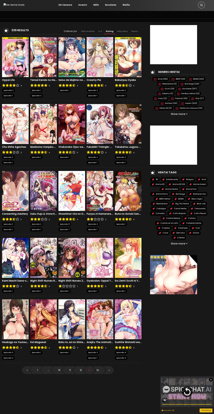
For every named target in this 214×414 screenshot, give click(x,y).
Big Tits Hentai (182, 203)
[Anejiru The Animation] (100, 319)
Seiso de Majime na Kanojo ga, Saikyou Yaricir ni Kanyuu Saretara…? (71, 80)
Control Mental (173, 218)
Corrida (192, 218)
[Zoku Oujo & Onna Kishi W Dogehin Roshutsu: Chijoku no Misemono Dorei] (43, 190)
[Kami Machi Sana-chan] (15, 257)
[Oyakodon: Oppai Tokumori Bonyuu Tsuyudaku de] (100, 257)
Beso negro (196, 198)
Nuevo (134, 31)
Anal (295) (162, 79)
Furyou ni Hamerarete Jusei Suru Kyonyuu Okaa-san (100, 213)
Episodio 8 (65, 224)
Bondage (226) (191, 83)
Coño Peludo (199, 213)
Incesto (82, 4)
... (48, 370)
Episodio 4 (121, 352)
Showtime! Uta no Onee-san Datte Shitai (71, 213)
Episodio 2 (36, 95)
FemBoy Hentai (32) (190, 93)
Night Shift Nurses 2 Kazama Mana (71, 280)
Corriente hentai (193, 223)
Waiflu (126, 4)
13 (89, 370)
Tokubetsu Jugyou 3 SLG (128, 147)
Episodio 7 (65, 229)
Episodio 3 (8, 352)
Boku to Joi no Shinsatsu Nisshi (71, 342)
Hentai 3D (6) (165, 108)
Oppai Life (8, 80)
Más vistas (122, 31)
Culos (165, 232)
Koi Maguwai (38, 342)
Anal (203, 179)
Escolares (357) (189, 88)
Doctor (195, 232)
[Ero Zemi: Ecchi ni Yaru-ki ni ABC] (128, 257)
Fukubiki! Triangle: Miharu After (100, 147)
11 (70, 370)
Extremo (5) (167, 93)
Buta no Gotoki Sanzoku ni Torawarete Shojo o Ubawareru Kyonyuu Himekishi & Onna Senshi (128, 213)
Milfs (96, 4)
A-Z (100, 31)
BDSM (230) (198, 79)
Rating (109, 31)
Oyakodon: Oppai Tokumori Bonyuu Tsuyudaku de (100, 280)
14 (98, 370)
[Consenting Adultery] (15, 190)
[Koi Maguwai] (43, 319)
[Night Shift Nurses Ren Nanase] (43, 257)
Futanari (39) (181, 98)
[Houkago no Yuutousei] (15, 319)
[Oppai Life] (15, 56)
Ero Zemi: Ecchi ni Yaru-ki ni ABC (128, 280)
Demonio (180, 232)
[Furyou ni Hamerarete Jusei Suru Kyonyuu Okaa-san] (100, 190)
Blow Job (201, 203)
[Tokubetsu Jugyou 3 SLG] (128, 123)
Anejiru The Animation (100, 342)
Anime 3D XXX (178, 184)
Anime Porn (191, 189)
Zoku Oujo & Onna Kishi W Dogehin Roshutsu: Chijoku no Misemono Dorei (43, 213)
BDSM (181, 198)
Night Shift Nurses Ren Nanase (43, 280)
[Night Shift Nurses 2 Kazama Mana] (71, 257)
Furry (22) (162, 98)
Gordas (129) (170, 103)
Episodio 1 (8, 95)
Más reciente (88, 31)
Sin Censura (65, 4)
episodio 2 (8, 90)
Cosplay (165, 228)
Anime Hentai (171, 189)
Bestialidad (161, 203)
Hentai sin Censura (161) (190, 108)
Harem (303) (191, 103)
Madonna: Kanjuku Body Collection (43, 147)
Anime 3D (159, 184)
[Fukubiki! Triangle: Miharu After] (100, 123)
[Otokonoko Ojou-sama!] (71, 123)
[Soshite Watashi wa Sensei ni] (128, 319)
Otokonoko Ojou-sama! (71, 147)
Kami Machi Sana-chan (15, 280)
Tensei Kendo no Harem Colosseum (43, 80)
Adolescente (172, 179)
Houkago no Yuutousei (15, 342)
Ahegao (189, 179)
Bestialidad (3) (169, 83)
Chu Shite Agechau (14, 147)
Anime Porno (161, 194)
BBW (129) (180, 79)
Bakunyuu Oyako (125, 80)
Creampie (182, 228)
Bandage (180, 194)
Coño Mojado (179, 213)
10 (59, 370)
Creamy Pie (94, 80)
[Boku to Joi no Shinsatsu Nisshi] (71, 319)
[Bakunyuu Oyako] (128, 56)
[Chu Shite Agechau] (15, 123)
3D (156, 179)
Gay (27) (199, 98)
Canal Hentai (180, 208)
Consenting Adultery (15, 213)
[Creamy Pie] (100, 56)
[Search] (201, 5)
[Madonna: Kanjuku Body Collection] (43, 123)
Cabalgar (161, 208)
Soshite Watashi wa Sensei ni (128, 342)
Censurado (200, 208)
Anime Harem (199, 184)
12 (81, 370)
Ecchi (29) (169, 88)
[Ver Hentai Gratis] (14, 4)
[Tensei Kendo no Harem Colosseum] (43, 56)
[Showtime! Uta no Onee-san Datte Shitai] (71, 190)
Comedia (160, 213)
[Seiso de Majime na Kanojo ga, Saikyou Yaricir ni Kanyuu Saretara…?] (71, 56)
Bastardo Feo (199, 194)
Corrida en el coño (169, 223)
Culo (197, 228)
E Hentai (181, 237)
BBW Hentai (164, 198)
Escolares (110, 4)
